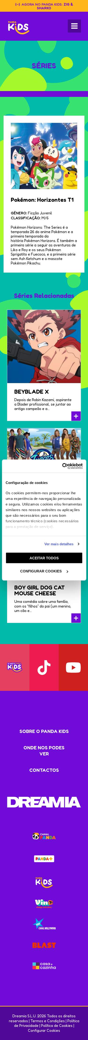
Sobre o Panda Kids (44, 731)
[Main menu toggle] (74, 26)
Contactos (44, 770)
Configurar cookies (41, 571)
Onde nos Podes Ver (44, 751)
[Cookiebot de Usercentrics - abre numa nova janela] (63, 466)
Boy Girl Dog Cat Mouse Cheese (39, 590)
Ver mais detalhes (59, 544)
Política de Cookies (57, 1025)
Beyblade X (31, 391)
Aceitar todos (44, 558)
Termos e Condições (48, 1020)
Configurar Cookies (44, 1030)
